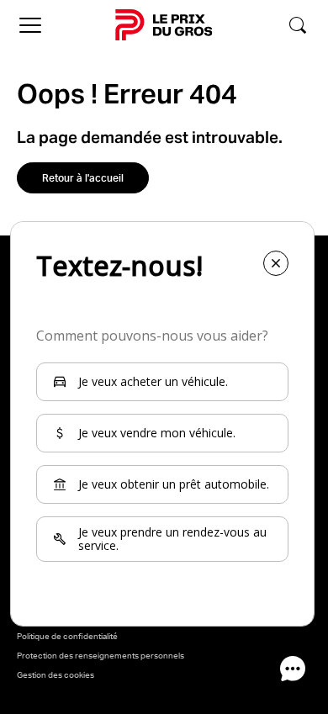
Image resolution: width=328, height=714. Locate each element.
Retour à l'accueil (83, 177)
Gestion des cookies (55, 674)
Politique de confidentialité (67, 636)
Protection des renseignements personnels (100, 655)
